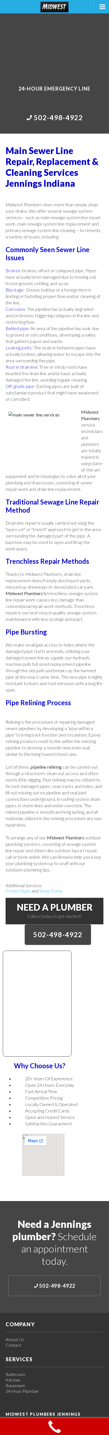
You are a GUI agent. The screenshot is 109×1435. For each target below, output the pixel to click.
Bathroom (15, 1374)
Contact (13, 1345)
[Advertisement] (54, 45)
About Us (15, 1339)
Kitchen (13, 1379)
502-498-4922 (57, 934)
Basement (15, 1385)
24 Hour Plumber (22, 1391)
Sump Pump (50, 890)
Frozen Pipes (18, 890)
